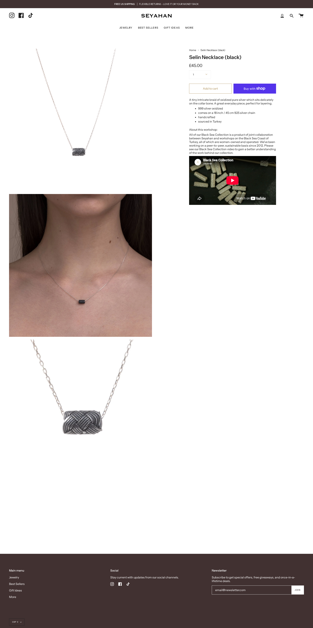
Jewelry (14, 577)
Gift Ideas (15, 590)
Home (192, 50)
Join (298, 590)
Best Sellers (17, 584)
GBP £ (15, 622)
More (12, 597)
